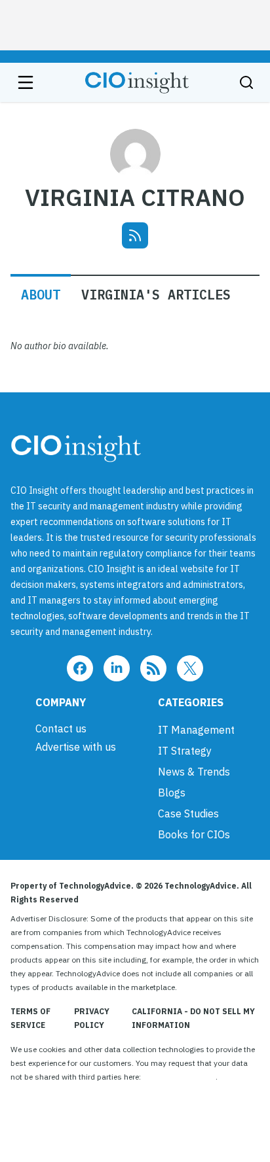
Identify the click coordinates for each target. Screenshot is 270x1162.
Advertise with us (75, 747)
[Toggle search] (246, 82)
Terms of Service (30, 1018)
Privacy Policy (91, 1018)
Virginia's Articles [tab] (156, 294)
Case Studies (188, 813)
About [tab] (40, 294)
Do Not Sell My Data (179, 1077)
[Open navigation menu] (25, 82)
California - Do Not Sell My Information (193, 1018)
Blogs (171, 792)
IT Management (196, 729)
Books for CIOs (194, 834)
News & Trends (194, 771)
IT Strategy (185, 750)
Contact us (61, 728)
